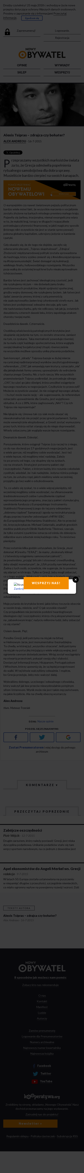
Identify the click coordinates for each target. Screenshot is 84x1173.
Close (76, 580)
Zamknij (19, 588)
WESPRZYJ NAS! (46, 583)
